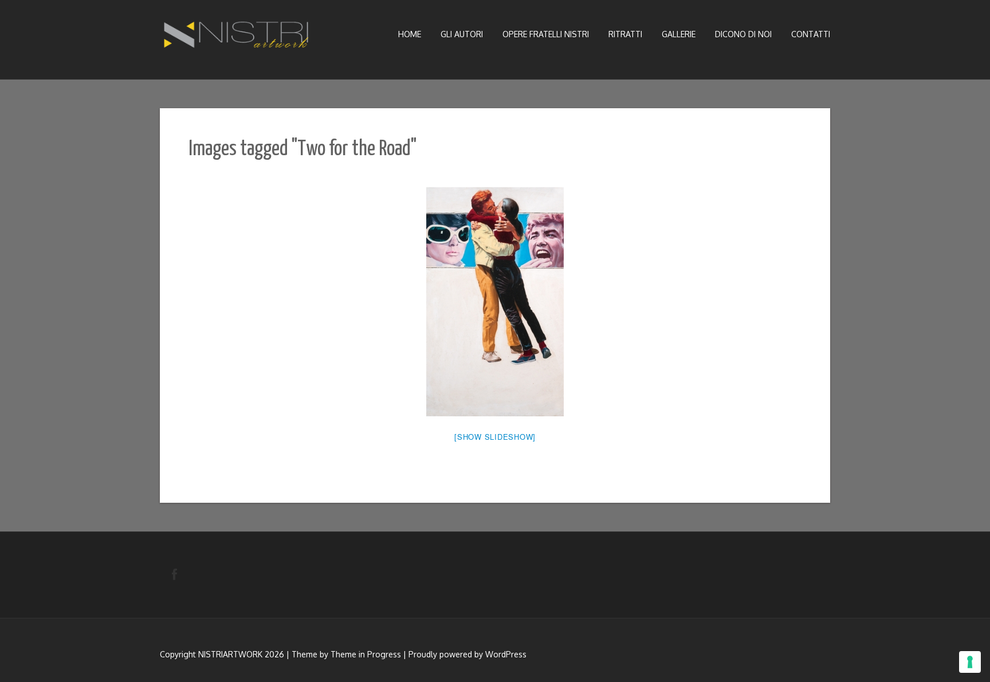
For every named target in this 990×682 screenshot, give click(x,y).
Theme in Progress (366, 654)
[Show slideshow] (495, 436)
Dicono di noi (743, 34)
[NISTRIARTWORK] (237, 37)
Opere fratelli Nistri (545, 34)
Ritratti (625, 34)
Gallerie (679, 34)
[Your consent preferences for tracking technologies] (970, 662)
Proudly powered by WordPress (467, 654)
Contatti (810, 34)
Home (409, 34)
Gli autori (462, 34)
